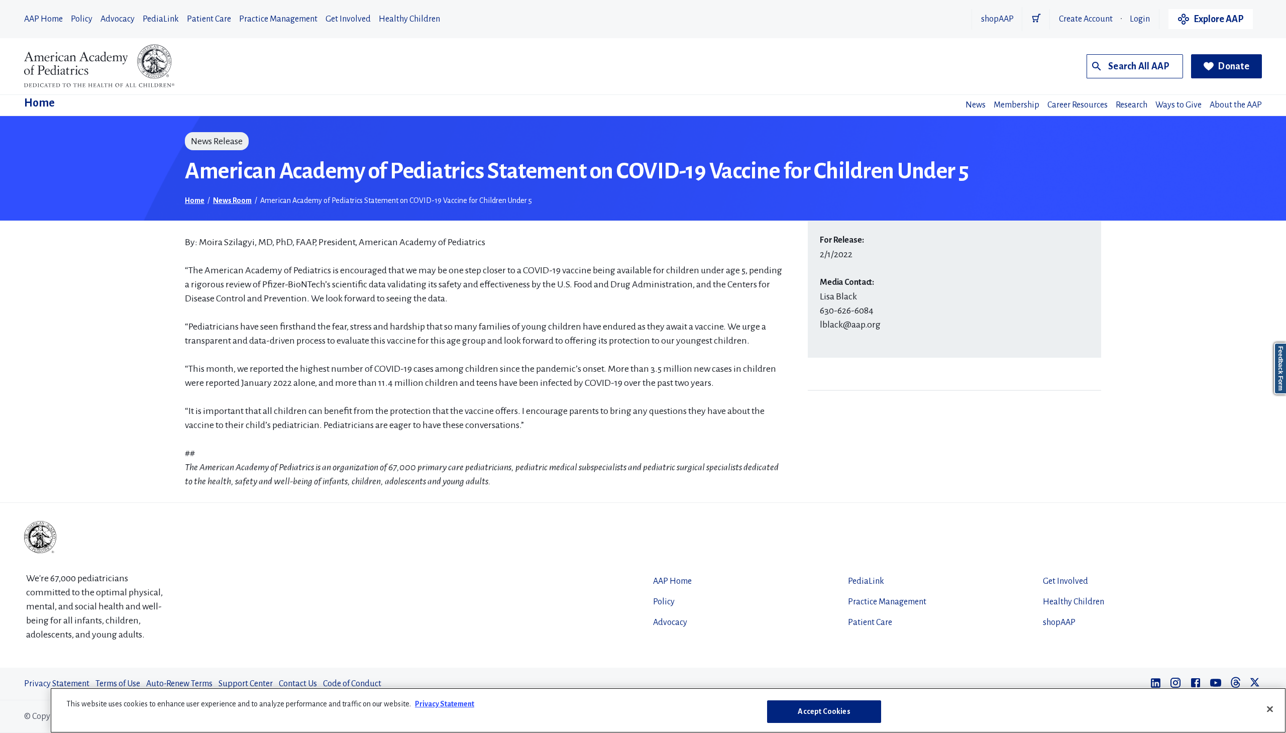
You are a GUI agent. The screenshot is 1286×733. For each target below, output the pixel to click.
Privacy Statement (56, 683)
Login (1140, 19)
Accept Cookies (824, 711)
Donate (1233, 66)
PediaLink (161, 19)
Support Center (246, 683)
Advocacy (117, 19)
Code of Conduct (352, 683)
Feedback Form (1280, 368)
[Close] (1270, 709)
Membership (1016, 105)
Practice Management (278, 19)
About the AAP (1236, 105)
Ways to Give (1178, 105)
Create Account (1086, 19)
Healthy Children (409, 19)
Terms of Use (117, 683)
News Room (232, 200)
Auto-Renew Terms (179, 683)
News (976, 105)
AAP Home (43, 19)
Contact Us (298, 683)
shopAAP (997, 19)
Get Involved (348, 19)
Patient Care (209, 19)
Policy (81, 19)
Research (1131, 105)
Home (39, 103)
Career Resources (1077, 105)
